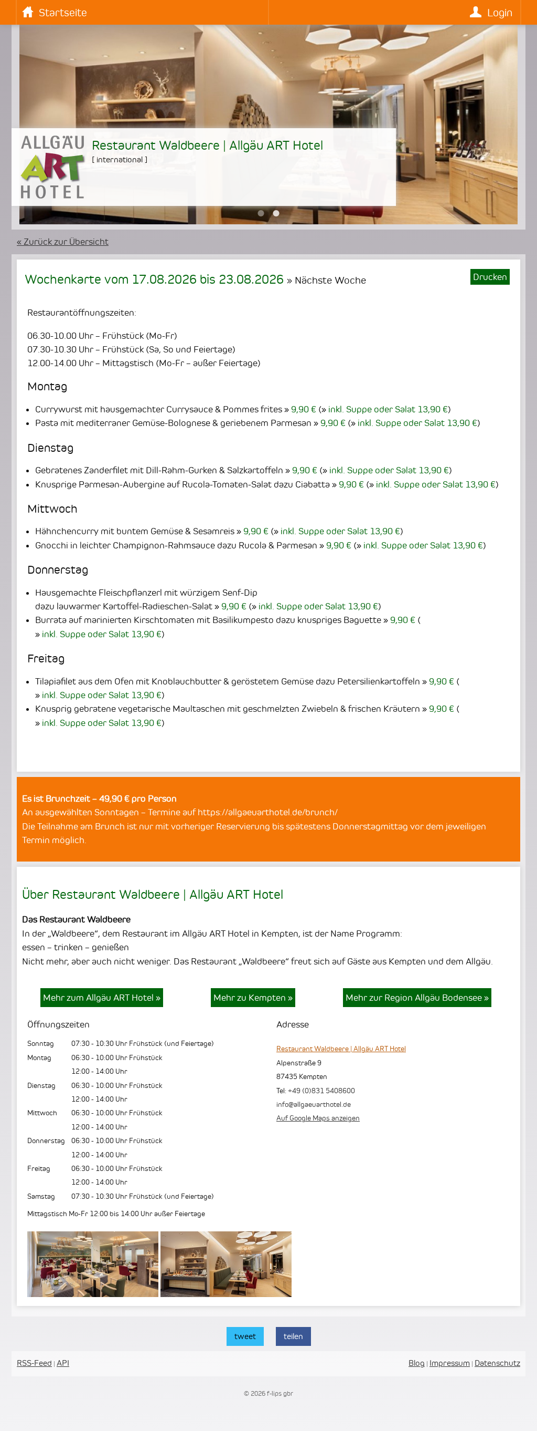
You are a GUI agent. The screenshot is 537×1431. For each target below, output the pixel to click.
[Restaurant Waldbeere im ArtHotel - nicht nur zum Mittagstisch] (226, 1294)
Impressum (449, 1363)
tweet (245, 1336)
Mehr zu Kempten (253, 997)
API (63, 1363)
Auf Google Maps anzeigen (318, 1118)
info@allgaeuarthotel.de (313, 1104)
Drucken (490, 277)
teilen (293, 1336)
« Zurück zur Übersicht (63, 241)
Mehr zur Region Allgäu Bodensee (417, 997)
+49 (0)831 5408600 (321, 1090)
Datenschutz (497, 1363)
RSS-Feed (34, 1363)
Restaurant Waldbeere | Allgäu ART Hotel (341, 1048)
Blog (417, 1363)
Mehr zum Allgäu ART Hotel (101, 997)
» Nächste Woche (326, 280)
